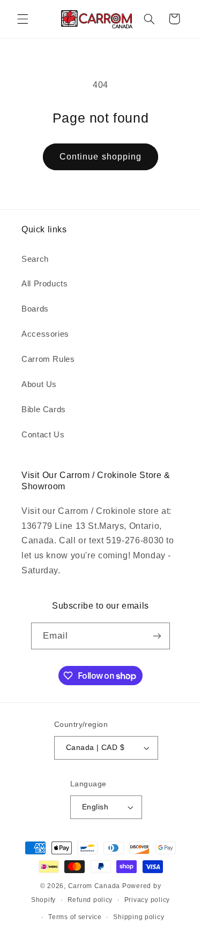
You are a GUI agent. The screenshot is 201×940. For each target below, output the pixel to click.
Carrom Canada (94, 886)
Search (35, 259)
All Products (44, 283)
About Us (39, 384)
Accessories (45, 334)
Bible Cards (43, 409)
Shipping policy (138, 917)
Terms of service (75, 917)
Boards (35, 309)
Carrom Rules (48, 359)
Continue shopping (100, 156)
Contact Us (42, 434)
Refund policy (90, 900)
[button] (22, 18)
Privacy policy (147, 900)
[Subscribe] (157, 636)
